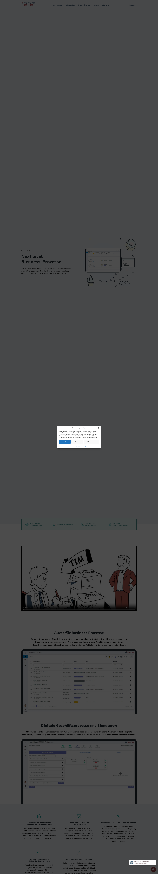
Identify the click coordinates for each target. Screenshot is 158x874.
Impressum (86, 446)
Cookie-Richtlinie (73, 446)
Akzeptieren (64, 442)
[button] (98, 428)
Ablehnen (77, 442)
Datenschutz (81, 446)
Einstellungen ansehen (91, 442)
